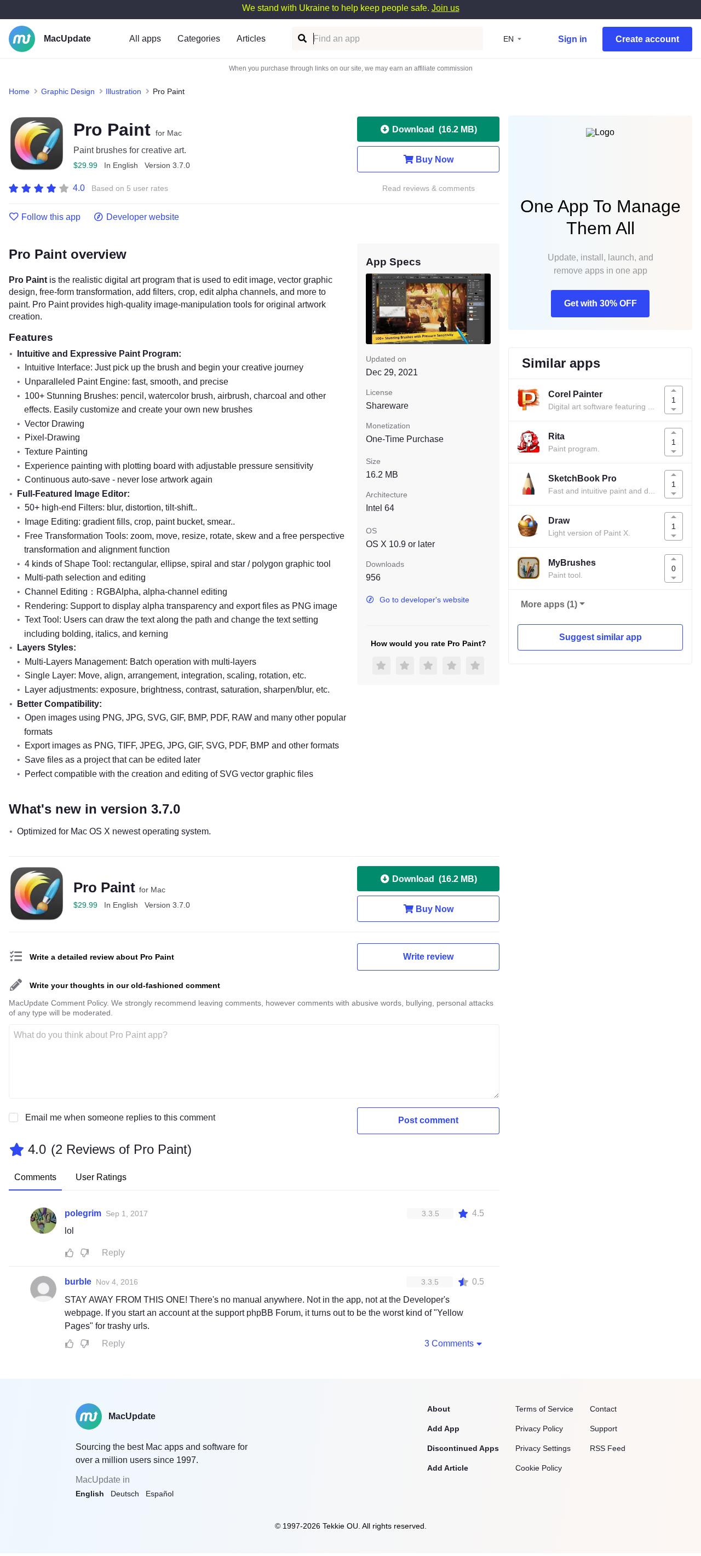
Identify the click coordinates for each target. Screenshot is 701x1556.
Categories (198, 38)
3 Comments (449, 1343)
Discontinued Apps (463, 1448)
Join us (445, 8)
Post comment (428, 1120)
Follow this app (51, 217)
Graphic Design (68, 91)
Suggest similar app (600, 637)
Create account (647, 39)
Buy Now (434, 159)
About (438, 1409)
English (90, 1493)
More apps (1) (549, 604)
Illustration (123, 91)
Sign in (572, 39)
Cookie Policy (538, 1468)
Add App (443, 1428)
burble (78, 1281)
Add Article (447, 1468)
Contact (603, 1409)
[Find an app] (301, 38)
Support (603, 1428)
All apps (145, 38)
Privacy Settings (543, 1448)
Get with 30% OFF (600, 303)
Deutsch (125, 1493)
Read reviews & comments (428, 188)
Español (160, 1493)
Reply (113, 1252)
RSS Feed (607, 1448)
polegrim (83, 1213)
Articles (251, 38)
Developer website (142, 217)
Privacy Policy (539, 1428)
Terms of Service (544, 1409)
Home (19, 91)
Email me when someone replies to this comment (120, 1117)
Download (434, 129)
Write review (428, 956)
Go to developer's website (424, 600)
